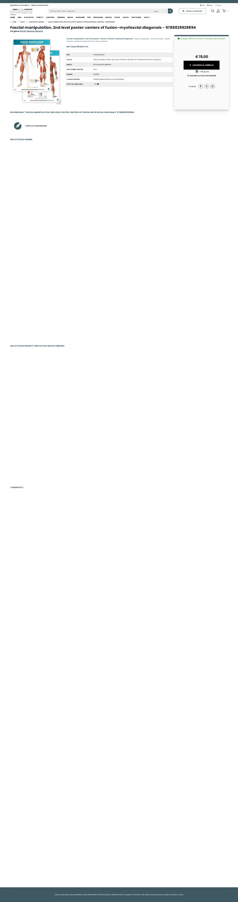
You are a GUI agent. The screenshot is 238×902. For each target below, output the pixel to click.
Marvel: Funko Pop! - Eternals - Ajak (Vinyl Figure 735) (119, 598)
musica (108, 17)
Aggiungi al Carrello (203, 65)
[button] (225, 11)
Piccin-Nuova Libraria (102, 65)
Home (12, 17)
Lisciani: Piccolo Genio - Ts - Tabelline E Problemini (119, 793)
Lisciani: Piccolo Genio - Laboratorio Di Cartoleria (119, 858)
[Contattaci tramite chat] (212, 11)
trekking (61, 17)
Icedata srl (167, 895)
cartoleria (136, 17)
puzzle (117, 17)
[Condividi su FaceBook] (200, 86)
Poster (96, 74)
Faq (202, 5)
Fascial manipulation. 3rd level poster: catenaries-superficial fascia (119, 315)
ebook (70, 17)
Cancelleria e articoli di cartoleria (108, 79)
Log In (219, 5)
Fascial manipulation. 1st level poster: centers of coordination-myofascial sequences (119, 250)
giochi (126, 17)
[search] (170, 11)
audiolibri (80, 17)
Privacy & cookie (177, 895)
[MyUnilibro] (218, 11)
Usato (147, 17)
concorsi (50, 17)
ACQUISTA (120, 203)
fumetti (39, 17)
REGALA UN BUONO (194, 11)
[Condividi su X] (206, 86)
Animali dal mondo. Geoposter (119, 185)
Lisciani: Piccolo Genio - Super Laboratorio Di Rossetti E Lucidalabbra (119, 728)
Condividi (192, 86)
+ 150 (95, 84)
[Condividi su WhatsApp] (212, 86)
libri (19, 17)
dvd (89, 17)
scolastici (29, 17)
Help (210, 5)
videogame (98, 17)
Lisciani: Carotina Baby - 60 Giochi (119, 533)
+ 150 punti (203, 71)
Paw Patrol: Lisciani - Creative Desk (119, 663)
